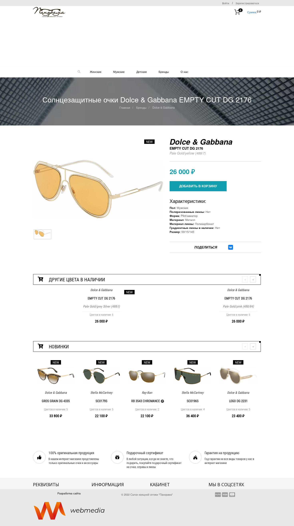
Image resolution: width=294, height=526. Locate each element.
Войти (225, 3)
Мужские (119, 72)
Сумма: (248, 11)
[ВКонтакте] (230, 247)
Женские (95, 72)
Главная (124, 107)
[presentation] (245, 279)
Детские (141, 72)
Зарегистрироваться (247, 3)
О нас (184, 72)
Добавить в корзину (198, 186)
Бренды (164, 72)
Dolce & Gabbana (163, 107)
